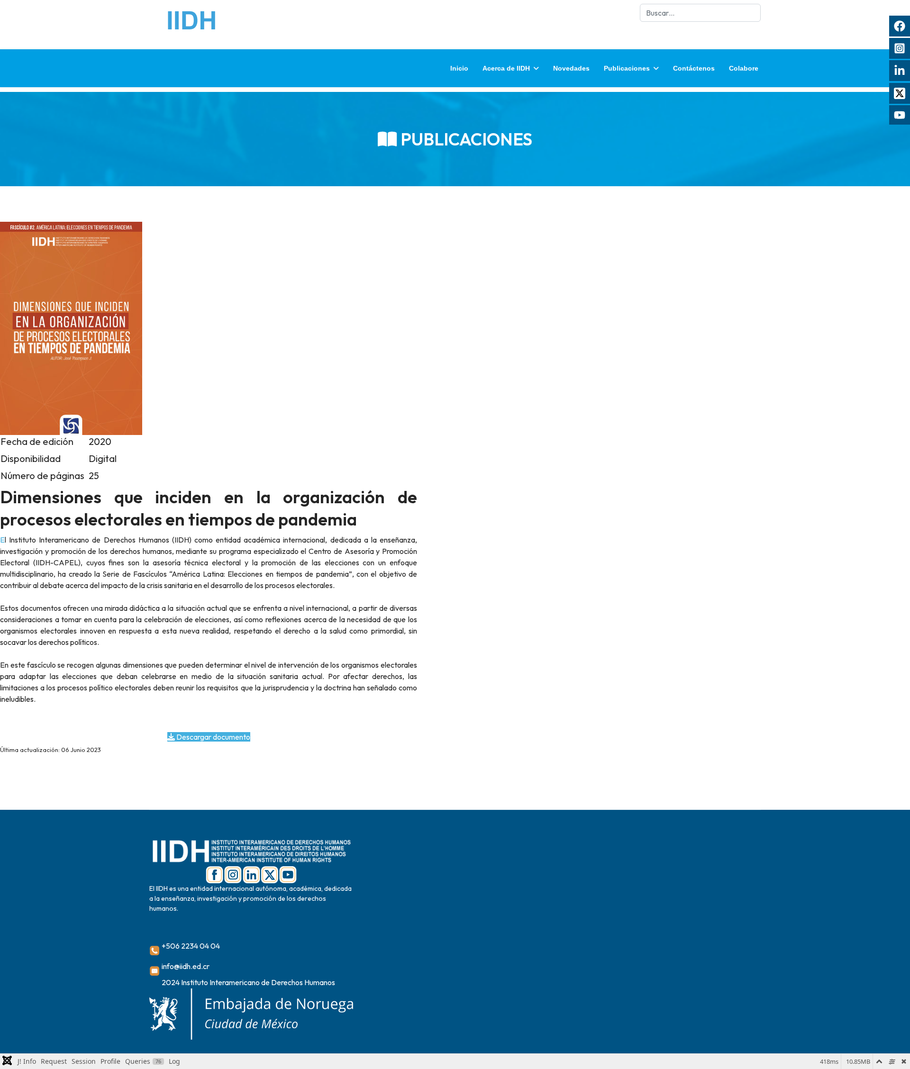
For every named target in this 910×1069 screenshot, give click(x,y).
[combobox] (700, 13)
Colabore (743, 68)
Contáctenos (694, 68)
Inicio (459, 68)
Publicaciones (627, 68)
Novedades (571, 68)
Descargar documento (212, 737)
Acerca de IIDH (506, 68)
